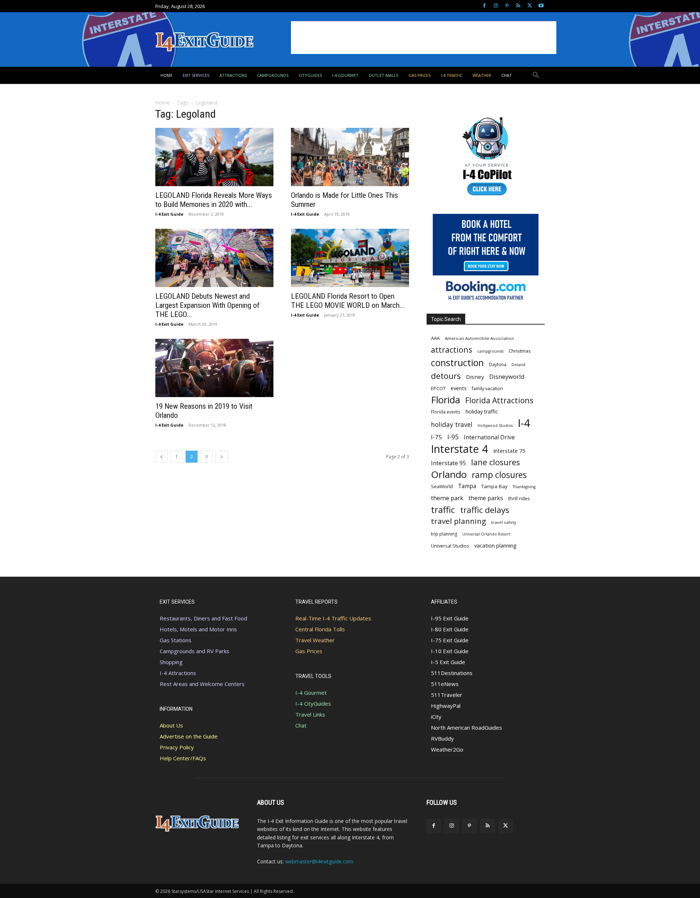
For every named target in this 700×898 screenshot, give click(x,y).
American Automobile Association (479, 338)
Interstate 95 (448, 463)
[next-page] (221, 457)
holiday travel (451, 424)
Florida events (445, 412)
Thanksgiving (524, 486)
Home (162, 102)
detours (446, 376)
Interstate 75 (509, 450)
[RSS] (518, 6)
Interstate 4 (459, 448)
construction (457, 362)
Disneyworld (507, 376)
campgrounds (490, 351)
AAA (435, 338)
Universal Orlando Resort (486, 534)
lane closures (495, 462)
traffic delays (484, 510)
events (459, 388)
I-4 (524, 423)
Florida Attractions (499, 400)
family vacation (487, 388)
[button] (536, 75)
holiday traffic (482, 411)
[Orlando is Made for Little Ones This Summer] (350, 157)
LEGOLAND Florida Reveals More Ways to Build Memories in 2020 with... (213, 200)
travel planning (458, 521)
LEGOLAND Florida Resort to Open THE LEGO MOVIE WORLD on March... (348, 301)
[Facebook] (484, 6)
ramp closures (499, 475)
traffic (443, 510)
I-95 (453, 437)
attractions (451, 349)
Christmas (520, 351)
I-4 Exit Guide (169, 214)
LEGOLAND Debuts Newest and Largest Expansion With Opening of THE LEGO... (207, 305)
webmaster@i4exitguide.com (319, 861)
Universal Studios (450, 545)
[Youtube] (541, 6)
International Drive (489, 437)
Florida (445, 400)
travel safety (503, 522)
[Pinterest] (507, 6)
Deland (518, 364)
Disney (475, 376)
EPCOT (438, 388)
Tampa (467, 486)
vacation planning (495, 545)
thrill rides (519, 498)
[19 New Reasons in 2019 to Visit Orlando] (214, 368)
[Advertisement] (423, 37)
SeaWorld (442, 486)
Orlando (449, 474)
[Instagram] (495, 6)
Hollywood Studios (495, 425)
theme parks (485, 498)
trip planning (444, 534)
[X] (529, 6)
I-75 (436, 437)
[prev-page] (161, 457)
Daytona (497, 364)
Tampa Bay (494, 486)
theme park (447, 498)
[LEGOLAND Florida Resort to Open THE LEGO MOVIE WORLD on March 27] (350, 258)
